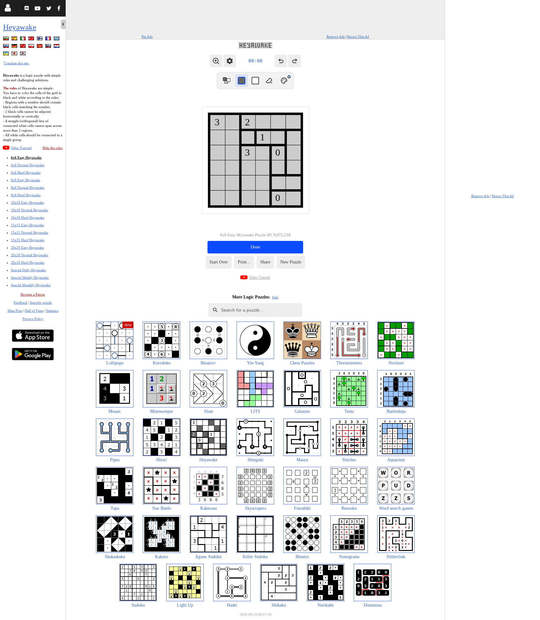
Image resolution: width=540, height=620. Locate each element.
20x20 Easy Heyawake (27, 247)
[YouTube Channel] (38, 9)
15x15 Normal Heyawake (29, 232)
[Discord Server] (27, 9)
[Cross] (255, 80)
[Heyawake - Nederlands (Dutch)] (57, 47)
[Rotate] (226, 80)
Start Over (218, 262)
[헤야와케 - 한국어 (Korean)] (23, 55)
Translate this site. (16, 63)
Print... (244, 262)
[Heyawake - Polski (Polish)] (31, 47)
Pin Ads (147, 36)
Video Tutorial (21, 148)
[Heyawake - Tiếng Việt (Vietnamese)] (40, 47)
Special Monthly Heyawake (31, 285)
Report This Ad (358, 36)
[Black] (241, 80)
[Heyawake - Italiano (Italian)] (23, 39)
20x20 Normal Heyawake (29, 255)
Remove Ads (336, 36)
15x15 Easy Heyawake (27, 225)
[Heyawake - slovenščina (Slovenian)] (48, 47)
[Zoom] (216, 61)
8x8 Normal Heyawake (27, 187)
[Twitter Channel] (49, 9)
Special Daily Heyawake (28, 270)
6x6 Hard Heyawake (26, 172)
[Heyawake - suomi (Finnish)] (40, 39)
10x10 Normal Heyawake (29, 210)
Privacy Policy (32, 319)
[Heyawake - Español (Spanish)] (15, 39)
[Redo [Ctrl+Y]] (294, 61)
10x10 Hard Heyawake (27, 217)
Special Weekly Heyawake (30, 277)
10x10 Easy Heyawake (27, 202)
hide (275, 297)
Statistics (52, 310)
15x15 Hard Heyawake (27, 240)
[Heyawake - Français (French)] (48, 39)
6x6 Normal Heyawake (27, 165)
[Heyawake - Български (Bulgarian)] (6, 39)
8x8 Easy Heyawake (25, 180)
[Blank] (269, 80)
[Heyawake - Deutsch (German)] (15, 47)
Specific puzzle (41, 302)
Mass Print (15, 310)
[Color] (284, 80)
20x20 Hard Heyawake (27, 262)
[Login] (7, 9)
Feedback (21, 302)
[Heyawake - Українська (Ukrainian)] (6, 55)
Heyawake (19, 27)
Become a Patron (33, 294)
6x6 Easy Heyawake (26, 157)
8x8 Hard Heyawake (26, 195)
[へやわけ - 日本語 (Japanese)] (15, 55)
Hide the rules (52, 148)
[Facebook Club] (60, 9)
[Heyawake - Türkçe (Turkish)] (31, 39)
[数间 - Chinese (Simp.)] (23, 47)
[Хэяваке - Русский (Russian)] (6, 47)
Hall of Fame (34, 310)
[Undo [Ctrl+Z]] (281, 61)
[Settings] (229, 61)
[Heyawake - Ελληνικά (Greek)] (57, 39)
